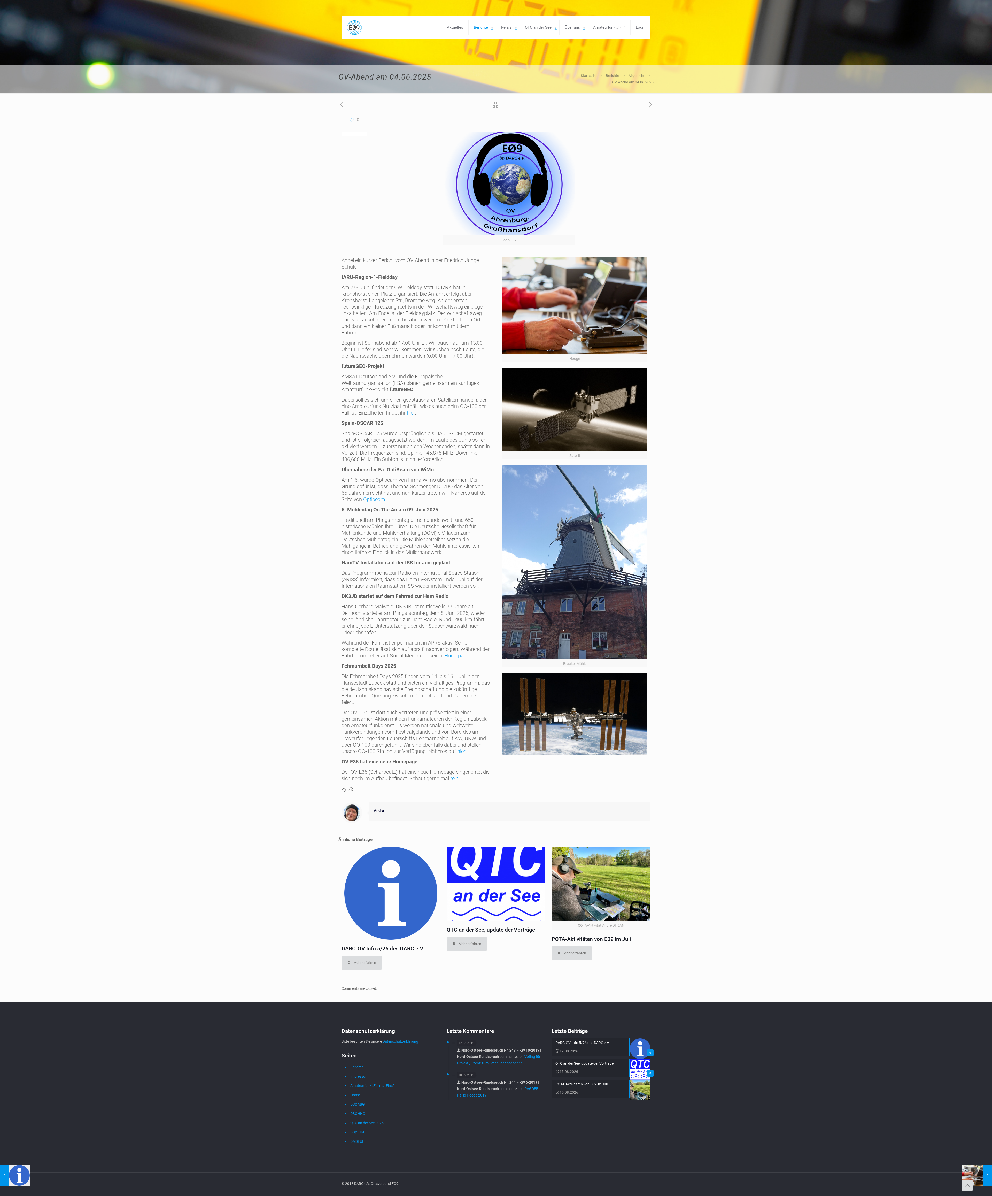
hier (411, 413)
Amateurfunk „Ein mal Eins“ (372, 1086)
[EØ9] (354, 27)
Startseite (588, 76)
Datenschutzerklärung (400, 1041)
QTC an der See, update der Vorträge (491, 930)
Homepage (456, 656)
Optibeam (374, 499)
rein (454, 778)
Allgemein (636, 76)
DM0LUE (357, 1141)
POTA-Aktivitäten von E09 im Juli (591, 939)
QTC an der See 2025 (367, 1123)
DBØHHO (357, 1113)
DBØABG (357, 1104)
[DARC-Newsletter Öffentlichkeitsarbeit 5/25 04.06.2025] (15, 1175)
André (379, 810)
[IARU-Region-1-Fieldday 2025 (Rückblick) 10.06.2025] (977, 1175)
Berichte (612, 76)
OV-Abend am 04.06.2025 (633, 82)
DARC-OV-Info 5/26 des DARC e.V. (383, 949)
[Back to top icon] (967, 1185)
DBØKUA (357, 1132)
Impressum (359, 1076)
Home (355, 1095)
